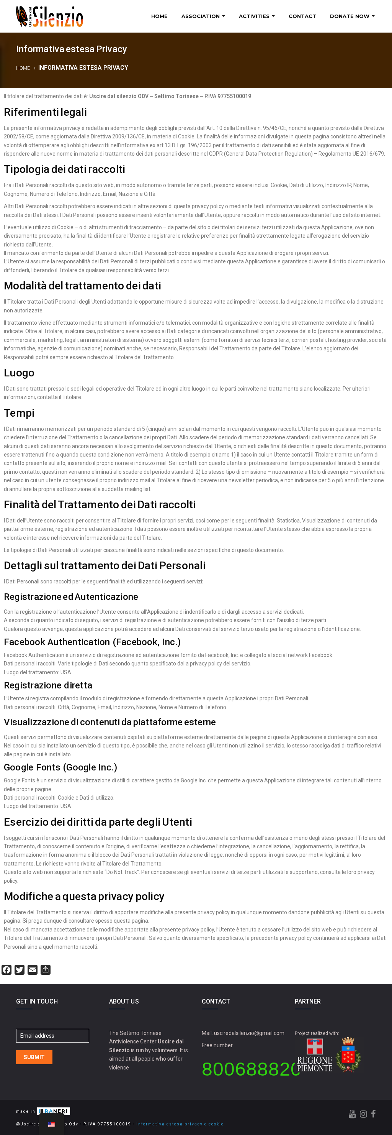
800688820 (252, 1069)
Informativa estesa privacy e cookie (180, 1124)
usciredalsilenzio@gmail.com (249, 1033)
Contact (302, 16)
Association (201, 16)
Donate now (350, 16)
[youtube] (352, 1114)
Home (159, 16)
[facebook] (373, 1114)
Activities (255, 16)
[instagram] (363, 1114)
